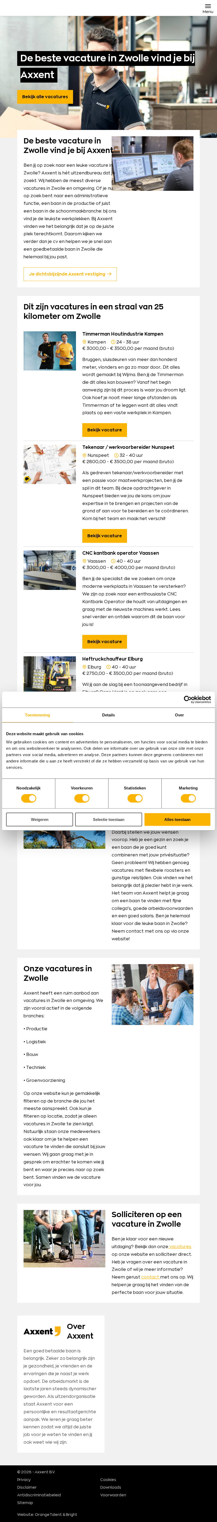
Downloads (110, 1487)
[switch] (81, 798)
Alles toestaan (177, 819)
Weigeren (39, 819)
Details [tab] (108, 714)
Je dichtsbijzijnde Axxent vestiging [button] (67, 274)
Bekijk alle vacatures (45, 97)
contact (150, 1277)
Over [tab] (179, 714)
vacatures (179, 1247)
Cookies (108, 1480)
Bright (71, 1515)
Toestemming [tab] (37, 714)
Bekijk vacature (104, 430)
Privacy (24, 1480)
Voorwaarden (113, 1495)
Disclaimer (27, 1487)
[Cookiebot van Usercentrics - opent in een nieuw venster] (188, 699)
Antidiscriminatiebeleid (39, 1495)
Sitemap (25, 1503)
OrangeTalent (48, 1515)
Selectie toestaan (108, 819)
